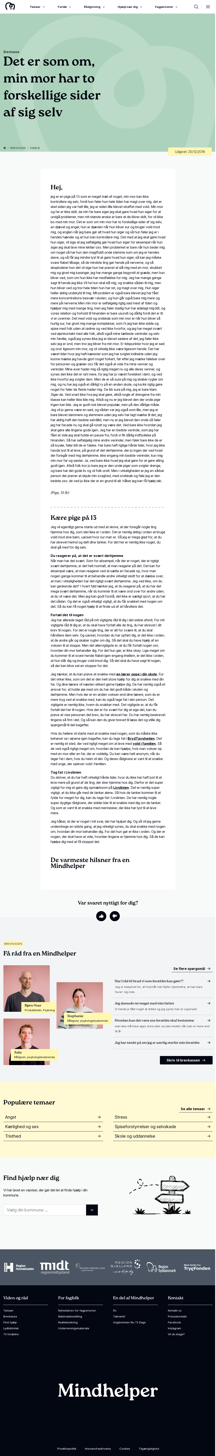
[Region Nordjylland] (90, 1267)
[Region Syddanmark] (161, 1267)
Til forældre (11, 1334)
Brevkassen (13, 943)
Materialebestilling (70, 1316)
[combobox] (50, 1209)
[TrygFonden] (197, 1267)
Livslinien (121, 787)
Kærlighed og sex (22, 1126)
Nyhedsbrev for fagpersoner (77, 1310)
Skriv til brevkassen (183, 1060)
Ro (114, 1310)
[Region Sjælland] (125, 1267)
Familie (35, 148)
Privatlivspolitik (66, 1448)
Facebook (174, 1322)
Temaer (8, 1310)
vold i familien (144, 743)
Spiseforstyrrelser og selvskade (145, 1126)
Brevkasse (18, 148)
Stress (121, 1117)
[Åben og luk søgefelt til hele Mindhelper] (196, 6)
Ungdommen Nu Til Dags (129, 1322)
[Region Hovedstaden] (19, 1267)
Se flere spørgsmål (189, 969)
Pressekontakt (177, 1316)
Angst (10, 1117)
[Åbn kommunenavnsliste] (92, 1209)
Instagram (174, 1328)
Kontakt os (175, 1310)
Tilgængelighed (149, 1448)
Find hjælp (10, 1322)
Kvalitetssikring (68, 1322)
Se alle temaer (193, 1109)
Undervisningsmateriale (73, 1328)
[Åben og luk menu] (208, 6)
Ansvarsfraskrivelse (98, 1448)
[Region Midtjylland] (54, 1267)
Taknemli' (119, 1316)
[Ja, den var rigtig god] (101, 916)
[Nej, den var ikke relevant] (114, 916)
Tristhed (13, 1136)
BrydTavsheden (141, 738)
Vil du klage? (176, 1334)
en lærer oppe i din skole (136, 674)
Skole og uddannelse (135, 1136)
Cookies (124, 1448)
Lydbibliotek (11, 1328)
